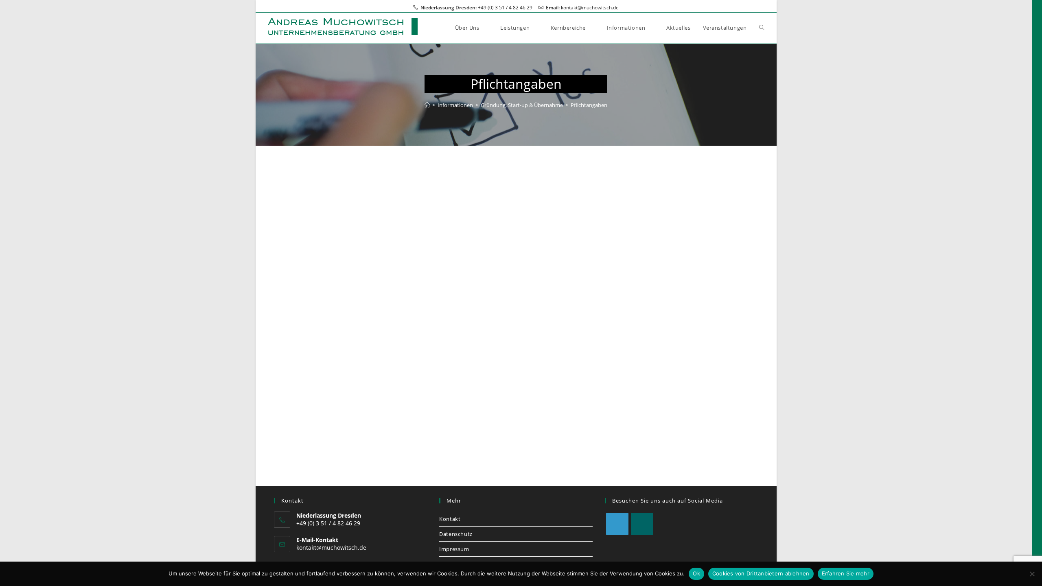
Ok (696, 573)
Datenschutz (456, 534)
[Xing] (642, 524)
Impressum (454, 549)
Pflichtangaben (589, 105)
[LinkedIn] (617, 524)
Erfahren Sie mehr (845, 573)
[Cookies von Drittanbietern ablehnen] (1032, 574)
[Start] (427, 105)
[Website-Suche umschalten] (762, 28)
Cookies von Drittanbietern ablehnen (761, 573)
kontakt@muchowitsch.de (590, 7)
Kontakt (449, 519)
